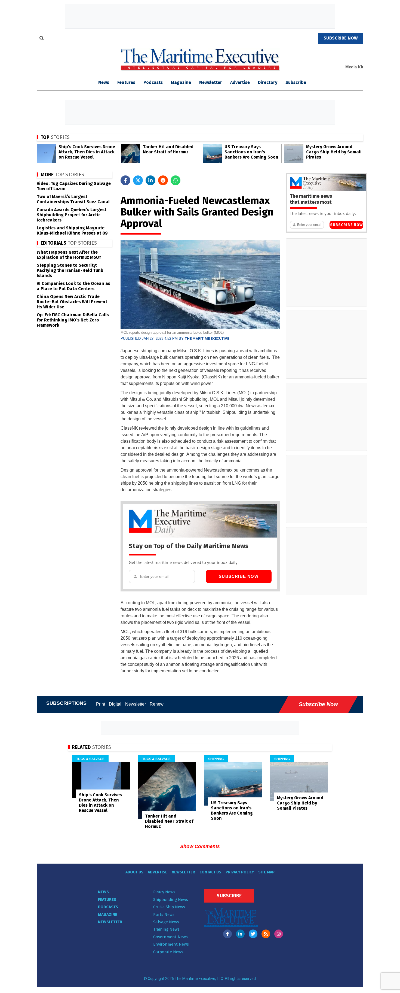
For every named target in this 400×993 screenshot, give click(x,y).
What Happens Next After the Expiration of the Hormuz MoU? (69, 255)
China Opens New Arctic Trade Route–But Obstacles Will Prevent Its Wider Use (72, 301)
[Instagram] (278, 934)
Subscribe (295, 82)
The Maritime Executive (207, 338)
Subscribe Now (239, 576)
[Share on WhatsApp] (175, 180)
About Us (134, 872)
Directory (267, 82)
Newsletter (210, 82)
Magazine (181, 82)
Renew (157, 704)
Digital (115, 704)
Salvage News (166, 921)
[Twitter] (253, 934)
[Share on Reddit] (163, 180)
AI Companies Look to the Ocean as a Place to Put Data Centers (73, 286)
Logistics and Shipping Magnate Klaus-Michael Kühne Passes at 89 (72, 230)
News (103, 891)
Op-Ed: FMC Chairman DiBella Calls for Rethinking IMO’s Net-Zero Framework (73, 320)
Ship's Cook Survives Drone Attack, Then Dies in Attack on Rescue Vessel (87, 152)
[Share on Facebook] (125, 180)
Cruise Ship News (169, 906)
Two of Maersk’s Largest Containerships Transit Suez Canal (73, 199)
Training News (166, 929)
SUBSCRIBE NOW (341, 38)
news (103, 82)
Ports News (163, 914)
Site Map (266, 872)
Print (100, 704)
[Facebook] (227, 934)
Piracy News (164, 891)
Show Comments (200, 846)
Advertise (240, 82)
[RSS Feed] (265, 934)
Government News (170, 936)
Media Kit (354, 67)
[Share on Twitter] (138, 180)
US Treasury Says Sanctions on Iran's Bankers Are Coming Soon (251, 152)
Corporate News (168, 951)
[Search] (42, 39)
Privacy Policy (240, 872)
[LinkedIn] (240, 934)
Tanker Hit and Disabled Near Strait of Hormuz (168, 149)
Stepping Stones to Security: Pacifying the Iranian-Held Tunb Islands (70, 270)
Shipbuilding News (170, 899)
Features (126, 82)
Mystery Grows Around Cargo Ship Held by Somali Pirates (334, 152)
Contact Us (210, 872)
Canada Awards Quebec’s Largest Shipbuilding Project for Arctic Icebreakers (71, 215)
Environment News (171, 944)
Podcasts (153, 82)
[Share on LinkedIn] (150, 180)
